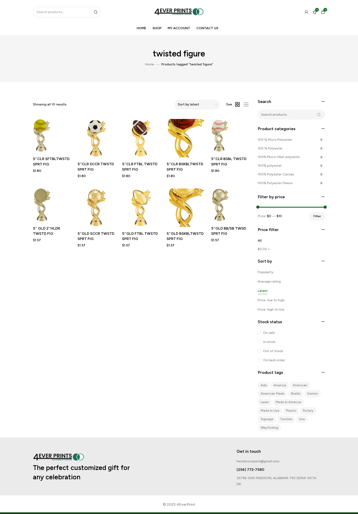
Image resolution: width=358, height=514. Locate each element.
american (300, 385)
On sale (268, 333)
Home (141, 28)
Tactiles (286, 419)
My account (179, 28)
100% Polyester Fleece (275, 183)
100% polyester (270, 166)
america (279, 385)
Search (319, 115)
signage (267, 419)
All (260, 240)
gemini (312, 393)
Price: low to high (271, 300)
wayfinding (269, 428)
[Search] (96, 12)
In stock (268, 342)
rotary (308, 410)
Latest (263, 291)
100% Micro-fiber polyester (279, 157)
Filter (317, 216)
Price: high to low (271, 309)
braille (295, 393)
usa (302, 419)
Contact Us (207, 28)
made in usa (270, 410)
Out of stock (272, 351)
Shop (156, 28)
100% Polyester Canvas (276, 174)
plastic (291, 410)
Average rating (269, 281)
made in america (288, 402)
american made (272, 393)
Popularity (265, 272)
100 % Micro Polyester (275, 140)
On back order (273, 360)
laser (265, 402)
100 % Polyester (270, 148)
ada (264, 385)
